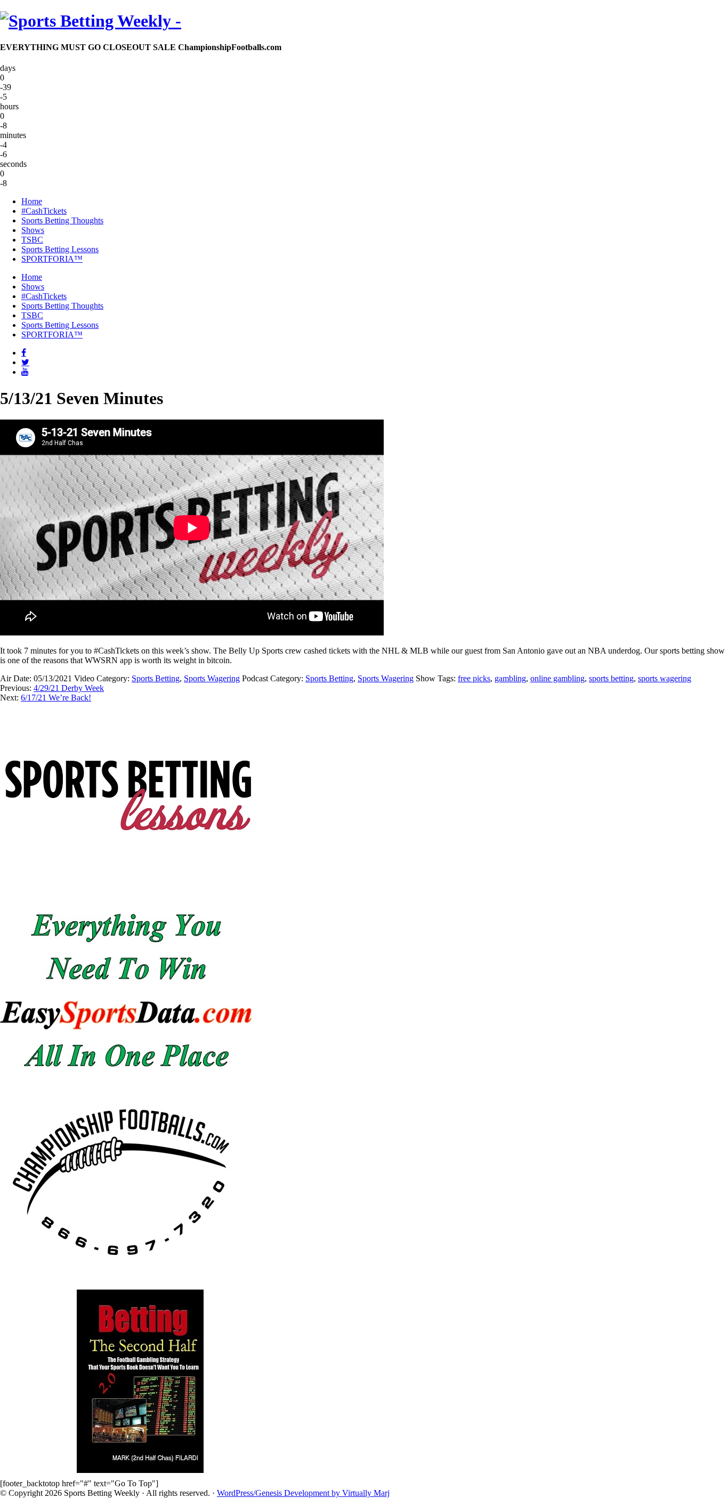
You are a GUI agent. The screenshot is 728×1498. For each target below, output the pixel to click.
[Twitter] (25, 362)
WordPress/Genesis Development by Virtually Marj (303, 1492)
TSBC (32, 315)
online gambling (557, 678)
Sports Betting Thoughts (62, 305)
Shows (32, 286)
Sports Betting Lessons (60, 324)
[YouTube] (25, 371)
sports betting (611, 678)
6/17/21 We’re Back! (56, 697)
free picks (474, 678)
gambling (510, 678)
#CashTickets (44, 296)
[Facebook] (23, 352)
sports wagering (664, 678)
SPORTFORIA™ (52, 334)
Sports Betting (156, 678)
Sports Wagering (212, 678)
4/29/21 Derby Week (69, 687)
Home (31, 276)
